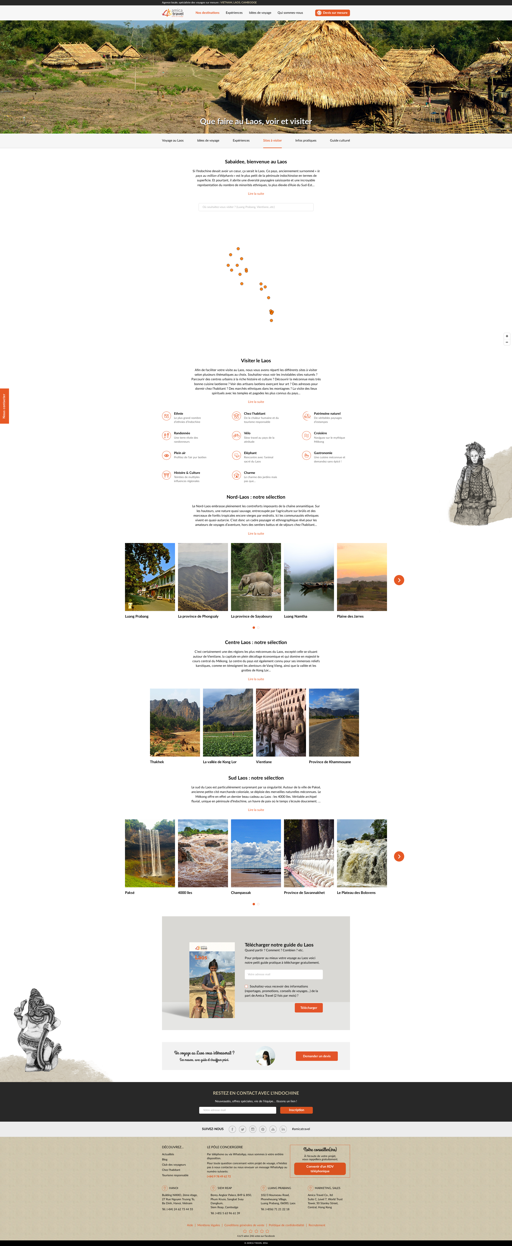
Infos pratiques (305, 140)
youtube (273, 1129)
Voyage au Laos (173, 140)
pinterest (262, 1129)
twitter (242, 1129)
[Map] (256, 283)
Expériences (234, 12)
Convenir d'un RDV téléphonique (320, 1169)
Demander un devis (317, 1056)
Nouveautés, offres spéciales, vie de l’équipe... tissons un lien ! (256, 1101)
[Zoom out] (507, 342)
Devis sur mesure (335, 12)
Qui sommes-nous (290, 12)
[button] (254, 627)
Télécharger (308, 1007)
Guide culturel (340, 140)
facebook (232, 1129)
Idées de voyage (260, 12)
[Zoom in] (507, 336)
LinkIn (283, 1129)
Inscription (296, 1110)
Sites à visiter (272, 140)
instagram (252, 1129)
